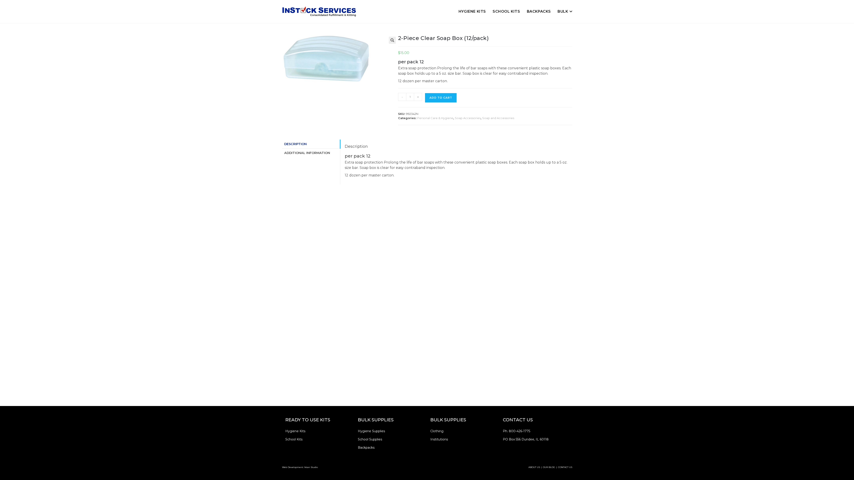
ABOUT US (534, 467)
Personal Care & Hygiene (435, 118)
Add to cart (440, 97)
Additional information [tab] (307, 153)
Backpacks (366, 448)
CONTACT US (565, 467)
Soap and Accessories (498, 118)
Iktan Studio (311, 467)
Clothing (436, 431)
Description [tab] (295, 144)
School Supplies (370, 439)
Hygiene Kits (295, 431)
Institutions (439, 439)
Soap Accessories (468, 118)
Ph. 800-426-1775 (516, 431)
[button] (392, 40)
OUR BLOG (549, 467)
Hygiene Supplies (371, 431)
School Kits (293, 439)
